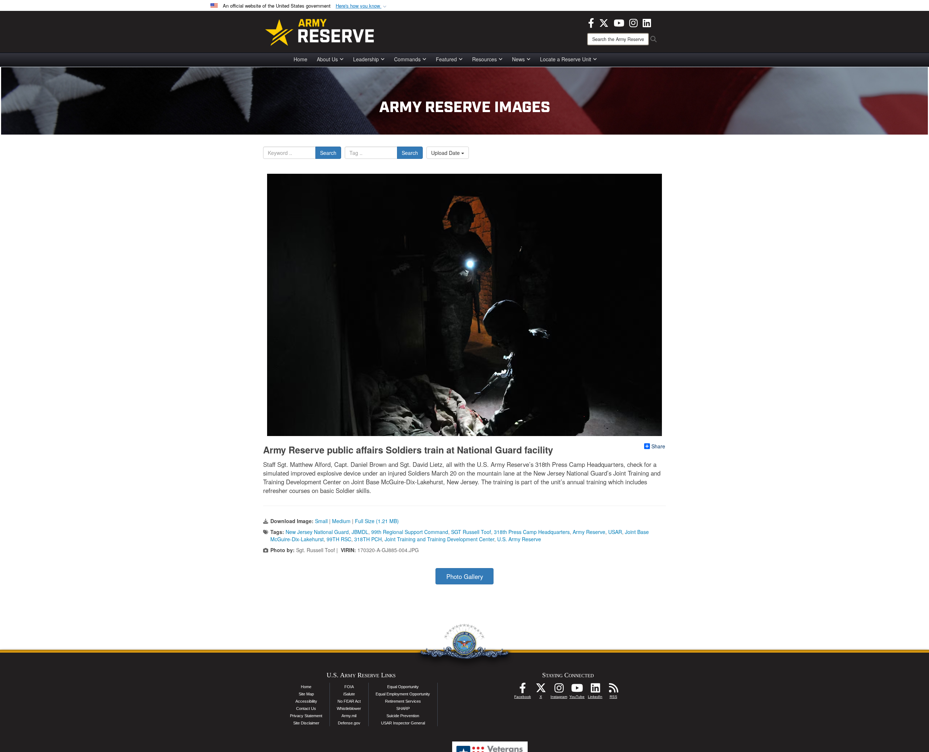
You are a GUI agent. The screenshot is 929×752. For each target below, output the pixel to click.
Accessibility (306, 701)
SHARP (403, 708)
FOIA (349, 687)
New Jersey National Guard (317, 531)
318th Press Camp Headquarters (532, 531)
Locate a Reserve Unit (565, 59)
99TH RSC (339, 539)
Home (300, 59)
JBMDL (360, 531)
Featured (446, 59)
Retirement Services (403, 701)
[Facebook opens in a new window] (591, 22)
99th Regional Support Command (409, 531)
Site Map (306, 694)
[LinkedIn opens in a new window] (647, 22)
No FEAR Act (349, 701)
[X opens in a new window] (604, 22)
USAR (615, 531)
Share (658, 446)
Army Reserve (589, 531)
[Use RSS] (613, 690)
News (518, 59)
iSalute (349, 694)
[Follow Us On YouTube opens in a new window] (577, 690)
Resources (484, 59)
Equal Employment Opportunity (403, 694)
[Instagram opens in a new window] (633, 22)
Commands (407, 59)
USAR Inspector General (403, 723)
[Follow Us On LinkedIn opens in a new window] (595, 690)
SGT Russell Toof (471, 531)
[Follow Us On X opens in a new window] (541, 690)
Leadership (366, 59)
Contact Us (306, 708)
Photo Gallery (464, 576)
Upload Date (446, 152)
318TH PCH (368, 539)
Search (328, 152)
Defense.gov (349, 723)
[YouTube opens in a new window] (619, 22)
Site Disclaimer (306, 723)
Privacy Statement (306, 716)
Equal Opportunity (403, 687)
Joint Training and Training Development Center (439, 539)
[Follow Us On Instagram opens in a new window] (559, 690)
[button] (362, 6)
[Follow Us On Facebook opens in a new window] (522, 690)
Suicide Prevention (402, 716)
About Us (327, 59)
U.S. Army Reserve (519, 539)
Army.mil (348, 716)
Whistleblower (349, 708)
